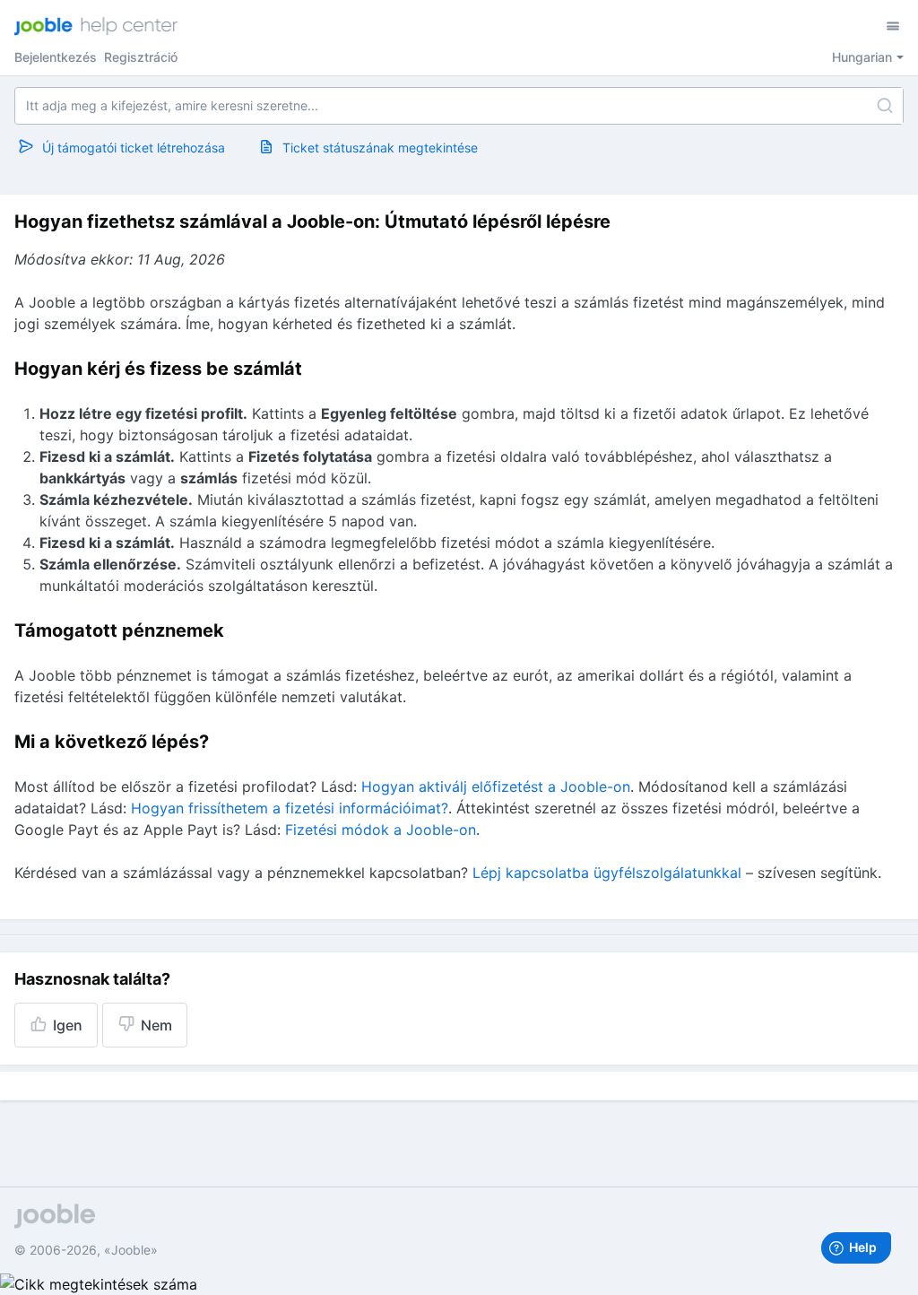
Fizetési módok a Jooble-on (380, 830)
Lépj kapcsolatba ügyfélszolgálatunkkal (606, 873)
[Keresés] (885, 106)
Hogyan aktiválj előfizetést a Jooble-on (495, 786)
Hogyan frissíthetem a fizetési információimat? (289, 808)
